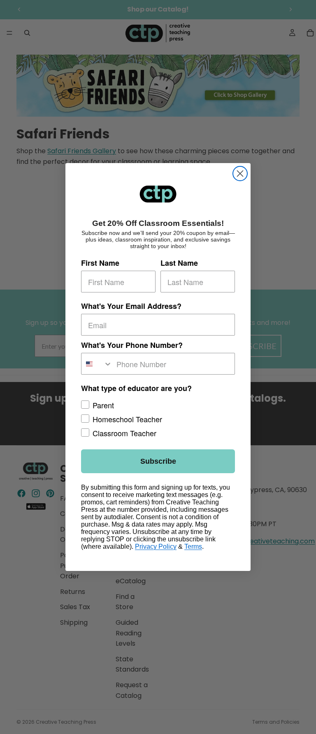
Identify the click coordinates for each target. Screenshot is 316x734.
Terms (193, 546)
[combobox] (96, 363)
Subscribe (158, 461)
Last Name (179, 263)
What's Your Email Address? (131, 306)
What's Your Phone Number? (132, 345)
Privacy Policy (156, 546)
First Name (100, 263)
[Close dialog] (240, 173)
